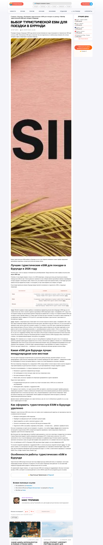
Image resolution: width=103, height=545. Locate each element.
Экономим (52, 11)
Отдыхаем (63, 11)
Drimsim (13, 339)
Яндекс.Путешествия (34, 487)
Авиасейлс (29, 485)
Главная (13, 16)
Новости (13, 11)
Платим (31, 11)
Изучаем (41, 11)
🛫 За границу (75, 11)
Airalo (12, 321)
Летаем (22, 11)
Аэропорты (88, 11)
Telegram (50, 475)
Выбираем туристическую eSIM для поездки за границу (41, 16)
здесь (66, 295)
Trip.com (51, 487)
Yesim (12, 310)
